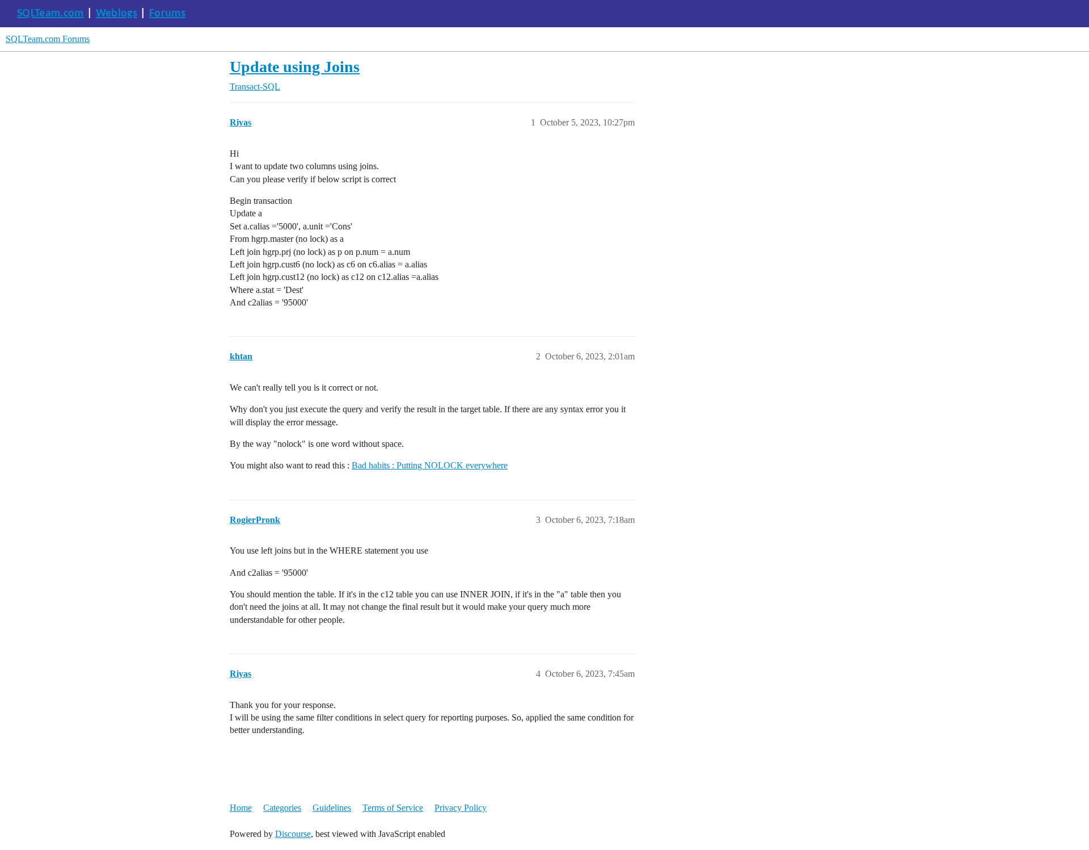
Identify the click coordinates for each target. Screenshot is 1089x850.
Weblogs (116, 13)
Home (241, 808)
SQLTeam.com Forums (48, 39)
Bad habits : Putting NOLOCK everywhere (430, 465)
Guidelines (332, 808)
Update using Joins (295, 67)
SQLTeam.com (50, 13)
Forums (167, 13)
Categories (282, 808)
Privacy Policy (460, 808)
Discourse (293, 834)
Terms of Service (392, 808)
